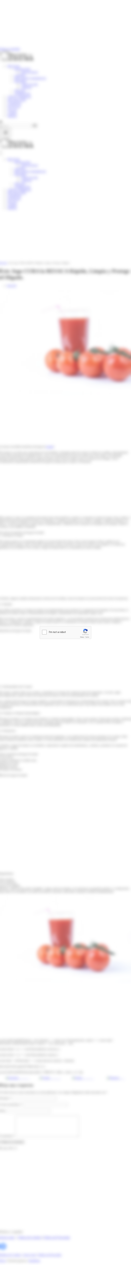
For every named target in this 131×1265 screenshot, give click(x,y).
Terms (87, 637)
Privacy (82, 637)
